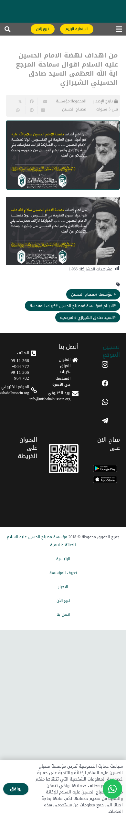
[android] (105, 468)
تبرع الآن (63, 600)
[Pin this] (31, 110)
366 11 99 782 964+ (20, 375)
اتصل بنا (63, 614)
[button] (7, 31)
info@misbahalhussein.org (49, 399)
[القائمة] (118, 31)
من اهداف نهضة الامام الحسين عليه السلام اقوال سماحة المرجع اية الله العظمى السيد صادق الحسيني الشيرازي (67, 69)
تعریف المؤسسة (63, 572)
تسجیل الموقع (111, 350)
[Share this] (31, 101)
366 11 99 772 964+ (20, 364)
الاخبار (63, 586)
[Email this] (43, 101)
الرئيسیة (63, 558)
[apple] (105, 479)
